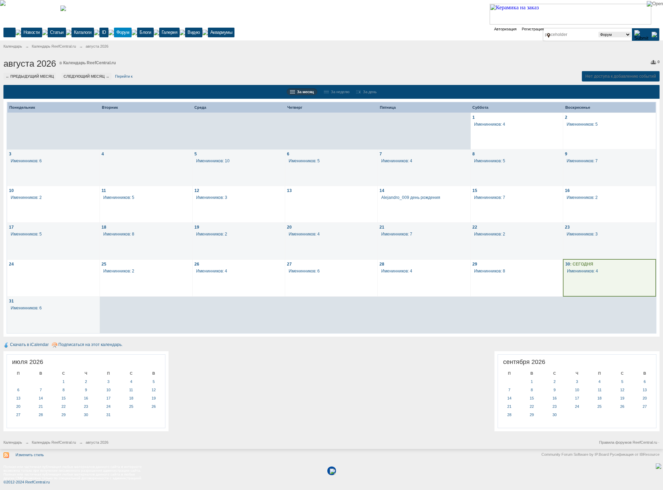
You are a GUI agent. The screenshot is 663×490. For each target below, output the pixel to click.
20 (289, 227)
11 (104, 190)
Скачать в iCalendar (29, 344)
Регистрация (533, 29)
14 (381, 190)
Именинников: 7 (582, 160)
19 (196, 227)
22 (474, 227)
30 (567, 264)
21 (381, 227)
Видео (194, 32)
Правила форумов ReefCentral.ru (628, 442)
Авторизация (505, 29)
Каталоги (83, 32)
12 (196, 190)
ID (104, 32)
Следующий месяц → (86, 76)
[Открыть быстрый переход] (548, 35)
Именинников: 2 (26, 197)
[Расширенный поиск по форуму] (654, 34)
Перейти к (124, 76)
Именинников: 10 (213, 160)
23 (567, 227)
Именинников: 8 (118, 234)
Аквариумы (221, 32)
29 (474, 264)
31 (11, 301)
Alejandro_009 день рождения (410, 197)
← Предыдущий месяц (30, 76)
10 (11, 190)
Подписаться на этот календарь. (90, 344)
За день (369, 92)
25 (104, 264)
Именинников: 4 (489, 124)
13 (289, 190)
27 (289, 264)
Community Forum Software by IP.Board (575, 454)
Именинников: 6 (26, 160)
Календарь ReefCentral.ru (89, 62)
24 (11, 264)
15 (474, 190)
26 (196, 264)
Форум (122, 32)
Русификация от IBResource (634, 454)
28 (381, 264)
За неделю (339, 92)
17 (11, 227)
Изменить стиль (30, 455)
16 (567, 190)
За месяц (304, 92)
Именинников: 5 (582, 124)
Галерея (169, 32)
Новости (31, 32)
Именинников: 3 (211, 197)
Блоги (145, 32)
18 (104, 227)
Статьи (57, 32)
